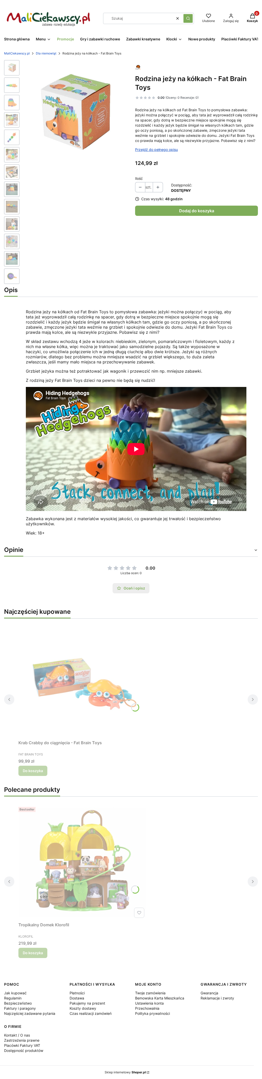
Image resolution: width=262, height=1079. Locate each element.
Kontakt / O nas (17, 1035)
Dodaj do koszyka (196, 210)
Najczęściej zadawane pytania (29, 1013)
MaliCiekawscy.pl (17, 53)
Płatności (77, 993)
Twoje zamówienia (150, 993)
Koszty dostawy (83, 1008)
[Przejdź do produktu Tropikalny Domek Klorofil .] (82, 862)
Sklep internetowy (125, 1072)
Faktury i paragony (20, 1008)
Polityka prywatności (152, 1013)
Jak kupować (15, 993)
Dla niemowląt (46, 53)
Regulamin (12, 998)
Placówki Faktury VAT (22, 1045)
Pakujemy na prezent (87, 1003)
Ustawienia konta (149, 1003)
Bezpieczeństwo (18, 1003)
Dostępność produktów (23, 1050)
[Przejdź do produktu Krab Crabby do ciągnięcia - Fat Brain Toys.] (82, 680)
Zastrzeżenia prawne (21, 1040)
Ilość (139, 178)
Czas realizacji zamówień (91, 1013)
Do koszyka (33, 771)
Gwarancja (209, 993)
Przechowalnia (147, 1008)
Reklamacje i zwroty (217, 998)
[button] (188, 18)
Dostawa (77, 998)
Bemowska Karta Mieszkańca (159, 998)
